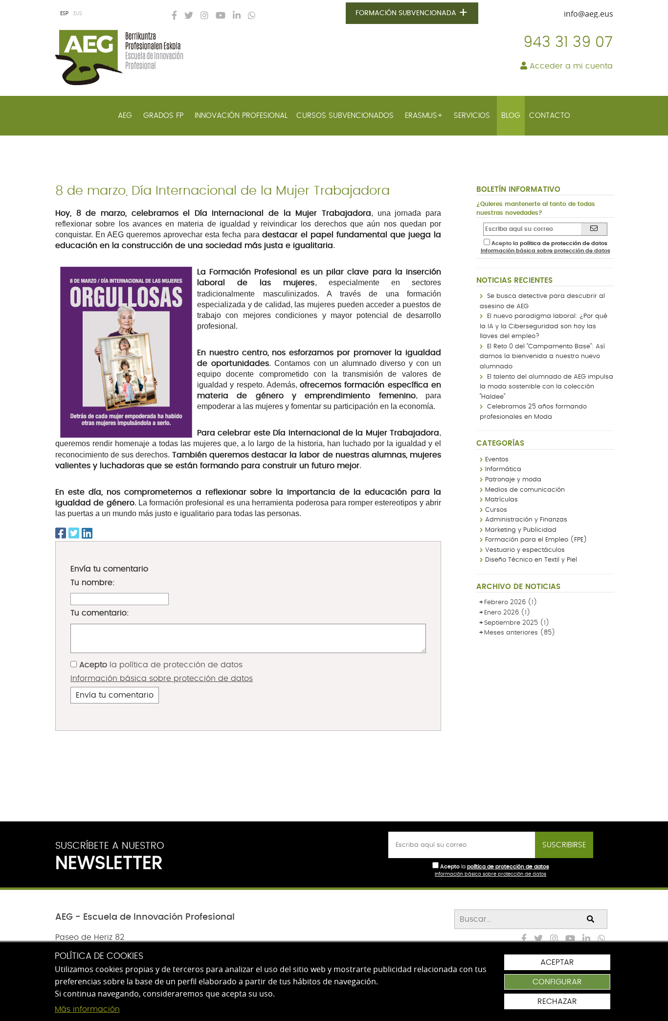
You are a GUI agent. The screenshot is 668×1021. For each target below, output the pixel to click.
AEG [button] (126, 115)
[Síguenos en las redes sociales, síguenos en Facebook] (172, 16)
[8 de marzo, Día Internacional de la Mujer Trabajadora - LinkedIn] (87, 534)
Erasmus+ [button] (425, 115)
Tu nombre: (92, 583)
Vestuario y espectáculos (525, 550)
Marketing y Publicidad (521, 530)
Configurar (557, 982)
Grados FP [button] (164, 115)
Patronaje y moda (513, 479)
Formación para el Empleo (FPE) (536, 540)
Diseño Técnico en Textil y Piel (531, 560)
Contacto (549, 115)
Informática (503, 469)
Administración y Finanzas (526, 520)
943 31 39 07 (568, 42)
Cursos (496, 510)
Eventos (497, 459)
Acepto (93, 665)
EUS (77, 13)
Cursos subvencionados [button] (346, 115)
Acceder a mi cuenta (570, 66)
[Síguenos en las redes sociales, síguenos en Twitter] (186, 16)
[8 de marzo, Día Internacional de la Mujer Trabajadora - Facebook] (60, 534)
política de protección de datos (181, 665)
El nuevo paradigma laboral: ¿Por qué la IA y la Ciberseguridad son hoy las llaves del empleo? (543, 326)
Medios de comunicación (525, 490)
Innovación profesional (241, 115)
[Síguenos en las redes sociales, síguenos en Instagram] (202, 16)
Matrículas (501, 500)
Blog (510, 115)
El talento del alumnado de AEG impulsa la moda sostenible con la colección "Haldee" (546, 387)
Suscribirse (564, 845)
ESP (64, 13)
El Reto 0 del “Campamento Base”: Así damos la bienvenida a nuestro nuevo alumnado (542, 356)
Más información (87, 1009)
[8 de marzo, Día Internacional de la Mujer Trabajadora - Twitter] (73, 534)
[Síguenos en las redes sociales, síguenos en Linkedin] (234, 16)
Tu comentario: (99, 613)
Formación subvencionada (412, 13)
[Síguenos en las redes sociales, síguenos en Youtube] (218, 16)
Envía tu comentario (115, 695)
